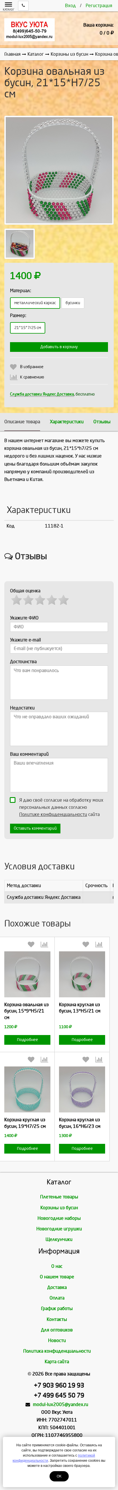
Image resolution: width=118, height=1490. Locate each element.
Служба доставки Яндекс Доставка (42, 394)
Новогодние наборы (59, 1218)
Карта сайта (57, 1361)
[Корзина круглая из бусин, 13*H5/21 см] (82, 974)
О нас (56, 1266)
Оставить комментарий (35, 828)
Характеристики (67, 421)
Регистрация (99, 5)
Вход (70, 5)
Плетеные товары (59, 1196)
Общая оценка (25, 590)
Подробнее (27, 1040)
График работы (57, 1308)
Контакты (57, 1319)
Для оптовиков (57, 1329)
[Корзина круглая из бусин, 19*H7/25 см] (27, 1089)
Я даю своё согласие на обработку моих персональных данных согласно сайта (61, 807)
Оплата (57, 1298)
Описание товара (22, 421)
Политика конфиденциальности (57, 1351)
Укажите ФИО (24, 617)
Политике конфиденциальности (53, 814)
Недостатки (22, 707)
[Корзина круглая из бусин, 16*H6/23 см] (82, 1089)
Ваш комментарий (29, 754)
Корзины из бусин (59, 1207)
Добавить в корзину (59, 347)
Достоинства (23, 661)
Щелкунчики (59, 1239)
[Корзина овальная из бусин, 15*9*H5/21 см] (27, 974)
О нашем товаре (57, 1276)
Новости (57, 1340)
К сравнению (32, 377)
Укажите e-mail (25, 639)
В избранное (32, 367)
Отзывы (102, 421)
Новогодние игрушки (59, 1228)
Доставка (57, 1287)
